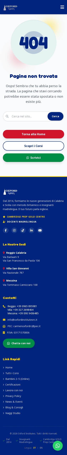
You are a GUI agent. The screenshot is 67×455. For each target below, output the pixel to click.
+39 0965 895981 (27, 306)
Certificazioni (12, 384)
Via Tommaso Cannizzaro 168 (20, 284)
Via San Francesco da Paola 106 (21, 260)
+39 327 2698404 (23, 309)
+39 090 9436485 (28, 313)
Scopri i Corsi (33, 146)
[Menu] (62, 7)
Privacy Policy (13, 396)
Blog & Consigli (14, 407)
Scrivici (35, 158)
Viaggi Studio (12, 413)
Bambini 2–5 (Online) (17, 379)
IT (34, 447)
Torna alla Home (33, 134)
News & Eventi (14, 401)
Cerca (55, 116)
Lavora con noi (14, 390)
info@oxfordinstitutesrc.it (22, 319)
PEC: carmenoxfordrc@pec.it (24, 326)
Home (9, 367)
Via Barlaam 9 (11, 257)
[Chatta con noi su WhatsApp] (58, 446)
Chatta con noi (20, 343)
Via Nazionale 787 (13, 272)
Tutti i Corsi (12, 373)
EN (41, 447)
